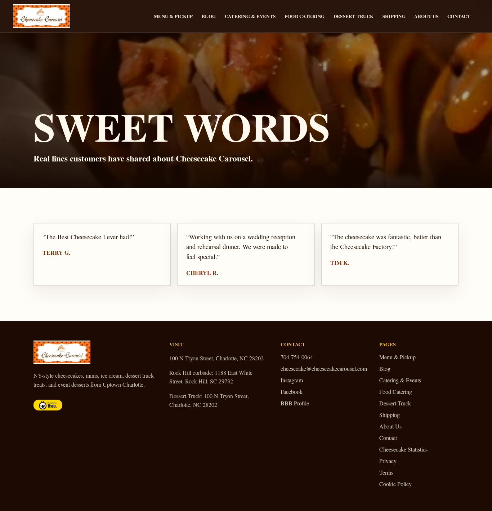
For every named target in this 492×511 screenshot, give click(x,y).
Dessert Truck (354, 16)
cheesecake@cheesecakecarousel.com (324, 368)
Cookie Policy (395, 484)
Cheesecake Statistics (403, 449)
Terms (386, 472)
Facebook (292, 391)
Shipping (394, 16)
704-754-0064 (297, 357)
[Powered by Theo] (47, 405)
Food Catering (305, 16)
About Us (426, 16)
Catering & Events (250, 16)
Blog (209, 16)
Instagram (292, 380)
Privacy (388, 461)
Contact (458, 16)
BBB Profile (295, 403)
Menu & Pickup (173, 16)
